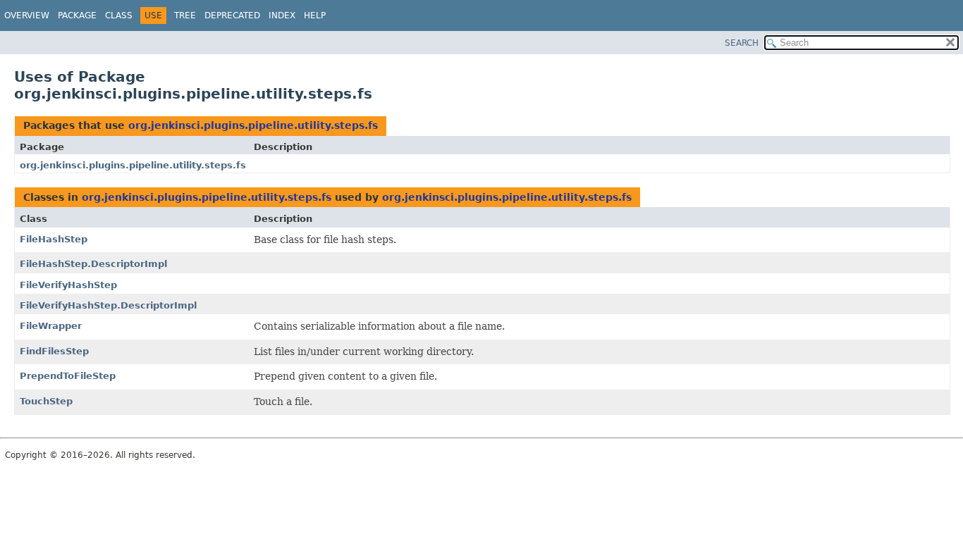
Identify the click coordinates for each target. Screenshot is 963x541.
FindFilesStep (54, 351)
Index (282, 15)
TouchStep (46, 401)
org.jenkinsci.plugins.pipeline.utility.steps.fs (253, 125)
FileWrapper (51, 326)
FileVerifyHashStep (68, 285)
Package (77, 15)
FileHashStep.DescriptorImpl (93, 264)
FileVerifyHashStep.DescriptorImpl (108, 305)
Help (315, 15)
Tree (185, 15)
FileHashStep (53, 239)
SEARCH (742, 43)
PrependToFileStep (68, 376)
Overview (26, 15)
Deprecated (232, 15)
